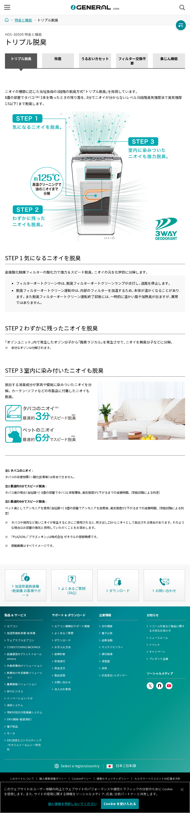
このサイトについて (22, 778)
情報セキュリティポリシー (113, 778)
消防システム (15, 705)
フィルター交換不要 (132, 60)
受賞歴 (106, 661)
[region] (95, 797)
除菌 (57, 58)
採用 (104, 668)
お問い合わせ (62, 682)
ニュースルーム (158, 638)
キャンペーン (157, 651)
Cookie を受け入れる (120, 803)
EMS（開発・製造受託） (19, 719)
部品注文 (59, 668)
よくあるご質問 (63, 633)
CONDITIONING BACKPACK (23, 647)
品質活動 (107, 640)
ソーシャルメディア (160, 673)
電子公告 (107, 633)
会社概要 (107, 626)
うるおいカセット (95, 58)
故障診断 (59, 654)
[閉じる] (182, 789)
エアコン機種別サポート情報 (72, 626)
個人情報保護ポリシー (53, 778)
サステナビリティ (112, 647)
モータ (11, 733)
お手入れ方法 (62, 647)
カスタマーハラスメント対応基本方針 (157, 778)
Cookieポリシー (82, 778)
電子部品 (12, 726)
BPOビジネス (15, 691)
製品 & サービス (15, 615)
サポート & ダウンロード (69, 615)
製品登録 (59, 675)
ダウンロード (62, 640)
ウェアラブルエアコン (20, 640)
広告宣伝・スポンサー (114, 675)
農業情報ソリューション (22, 684)
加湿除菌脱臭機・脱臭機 (21, 633)
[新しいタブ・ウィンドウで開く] (150, 684)
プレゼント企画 (158, 659)
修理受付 (59, 661)
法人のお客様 (62, 689)
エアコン (12, 626)
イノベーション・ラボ (20, 698)
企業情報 (105, 615)
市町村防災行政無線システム (24, 712)
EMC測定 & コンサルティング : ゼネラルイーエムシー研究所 (24, 744)
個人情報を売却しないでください (72, 803)
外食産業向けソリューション (24, 665)
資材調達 (107, 654)
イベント (154, 644)
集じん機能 (169, 58)
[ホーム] (7, 20)
